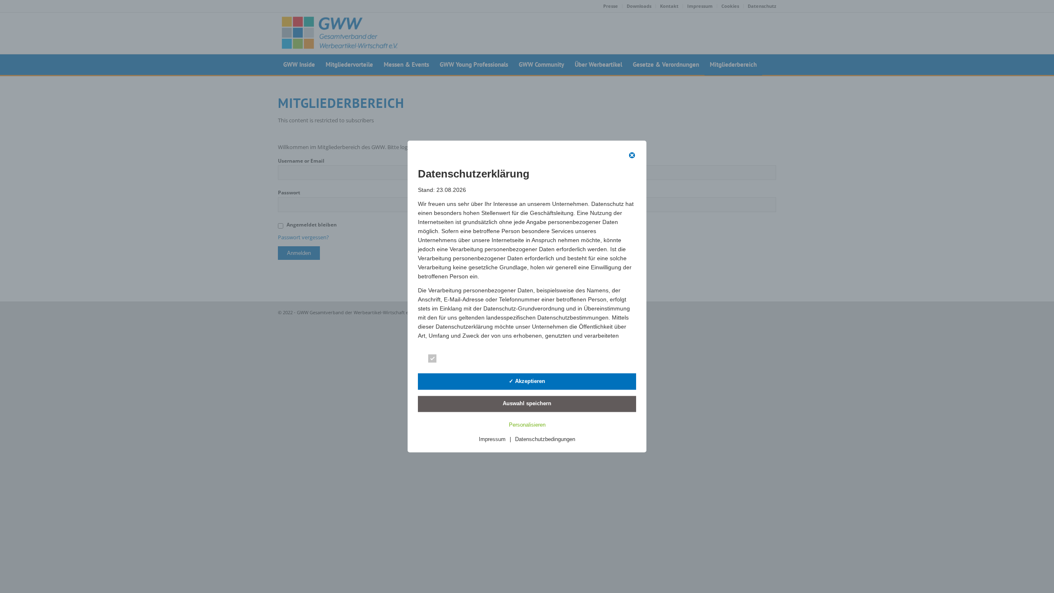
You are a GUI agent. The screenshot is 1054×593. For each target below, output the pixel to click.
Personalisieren (527, 425)
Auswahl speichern (527, 403)
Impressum (492, 439)
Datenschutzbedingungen (545, 439)
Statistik (564, 360)
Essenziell (455, 360)
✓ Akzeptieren (527, 381)
